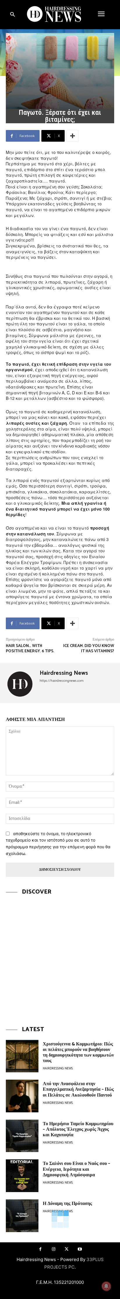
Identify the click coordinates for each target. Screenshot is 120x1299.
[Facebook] (40, 1249)
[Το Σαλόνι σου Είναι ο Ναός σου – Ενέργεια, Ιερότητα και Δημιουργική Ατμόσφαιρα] (22, 1175)
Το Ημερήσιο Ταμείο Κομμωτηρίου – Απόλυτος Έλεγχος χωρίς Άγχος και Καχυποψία (78, 1129)
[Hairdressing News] (20, 683)
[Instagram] (53, 1249)
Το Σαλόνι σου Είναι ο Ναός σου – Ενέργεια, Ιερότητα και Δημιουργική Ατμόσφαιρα (76, 1169)
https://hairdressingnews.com (62, 681)
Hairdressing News (64, 673)
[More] (72, 136)
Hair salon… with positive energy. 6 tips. (30, 649)
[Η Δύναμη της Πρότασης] (22, 1215)
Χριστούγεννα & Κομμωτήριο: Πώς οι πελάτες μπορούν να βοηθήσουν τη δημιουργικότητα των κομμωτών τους (78, 1052)
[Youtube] (80, 1249)
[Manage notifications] (106, 1286)
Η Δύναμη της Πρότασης (67, 1204)
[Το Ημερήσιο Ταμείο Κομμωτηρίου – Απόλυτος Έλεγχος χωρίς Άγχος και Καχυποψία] (22, 1136)
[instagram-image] (60, 956)
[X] (66, 1249)
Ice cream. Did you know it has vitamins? (88, 649)
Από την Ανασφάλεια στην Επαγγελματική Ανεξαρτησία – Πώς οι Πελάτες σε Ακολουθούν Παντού (78, 1089)
